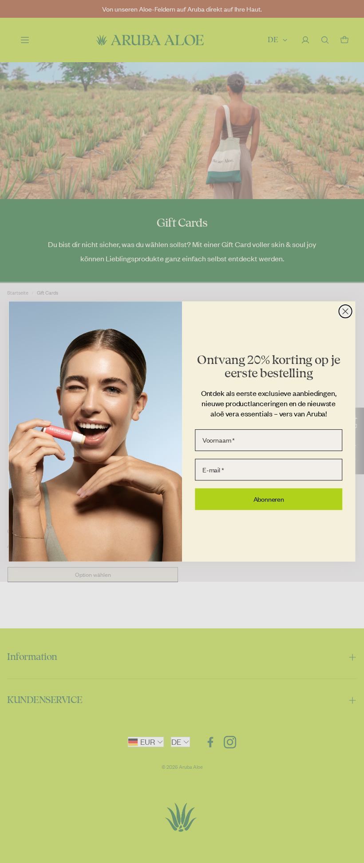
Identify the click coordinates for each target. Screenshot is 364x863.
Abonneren (268, 499)
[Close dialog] (345, 311)
